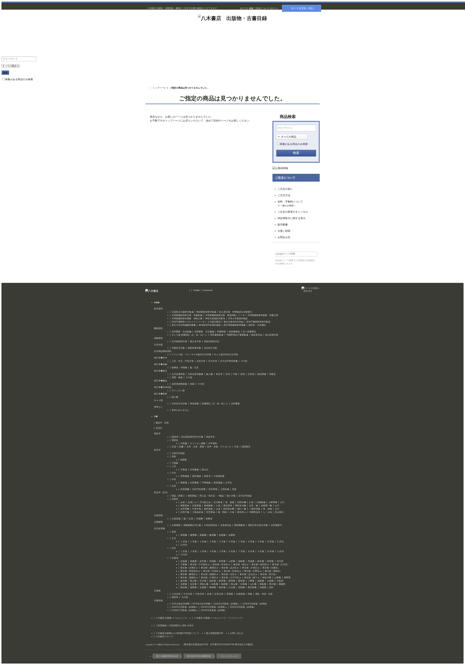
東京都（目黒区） (271, 567)
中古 (174, 473)
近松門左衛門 (198, 489)
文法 (174, 446)
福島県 (241, 561)
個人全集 (231, 495)
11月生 (280, 541)
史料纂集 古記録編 (181, 331)
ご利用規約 (161, 625)
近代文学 (212, 361)
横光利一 (241, 512)
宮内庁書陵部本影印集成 (258, 322)
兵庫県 (183, 584)
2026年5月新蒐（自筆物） (214, 607)
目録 (192, 384)
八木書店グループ (164, 636)
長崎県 (212, 587)
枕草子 (207, 476)
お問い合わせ (236, 633)
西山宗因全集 (271, 335)
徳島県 (263, 584)
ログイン (274, 8)
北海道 (183, 561)
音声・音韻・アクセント (219, 446)
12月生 (183, 545)
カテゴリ (244, 8)
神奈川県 (266, 577)
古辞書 (183, 443)
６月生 (232, 541)
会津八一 (192, 502)
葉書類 (203, 535)
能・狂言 (194, 367)
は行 (218, 509)
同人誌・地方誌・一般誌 (212, 495)
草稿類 (183, 535)
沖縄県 (263, 587)
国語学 (175, 437)
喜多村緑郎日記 (211, 341)
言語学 (159, 428)
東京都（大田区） (250, 567)
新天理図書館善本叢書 (234, 325)
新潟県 (183, 581)
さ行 (282, 502)
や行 (232, 512)
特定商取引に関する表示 (292, 218)
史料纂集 (235, 403)
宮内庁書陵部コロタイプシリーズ (188, 322)
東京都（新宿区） (260, 564)
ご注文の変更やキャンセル (293, 211)
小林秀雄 (272, 502)
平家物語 (206, 482)
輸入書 (209, 374)
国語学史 (210, 437)
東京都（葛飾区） (189, 577)
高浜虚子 (227, 505)
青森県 (193, 561)
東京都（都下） (251, 577)
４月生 (212, 541)
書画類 (212, 535)
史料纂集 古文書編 (204, 331)
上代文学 (176, 594)
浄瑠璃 (199, 518)
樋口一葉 (241, 509)
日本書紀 (194, 469)
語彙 (181, 446)
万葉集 (175, 463)
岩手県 (203, 561)
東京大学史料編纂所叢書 (184, 325)
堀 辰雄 (267, 509)
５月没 (222, 551)
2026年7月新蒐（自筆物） (185, 610)
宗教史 (272, 374)
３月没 (203, 551)
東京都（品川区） (230, 567)
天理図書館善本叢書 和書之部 (263, 315)
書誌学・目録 (162, 422)
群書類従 (221, 331)
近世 (242, 374)
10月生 (270, 541)
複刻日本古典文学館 (258, 525)
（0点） (303, 8)
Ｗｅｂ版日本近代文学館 (226, 354)
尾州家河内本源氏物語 (210, 325)
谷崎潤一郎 (266, 505)
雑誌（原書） (178, 495)
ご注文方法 (284, 195)
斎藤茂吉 (184, 505)
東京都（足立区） (248, 574)
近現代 (251, 374)
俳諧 (234, 489)
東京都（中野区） (253, 571)
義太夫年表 (195, 341)
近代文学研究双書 (229, 361)
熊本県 (222, 587)
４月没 (212, 551)
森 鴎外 (222, 512)
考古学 (219, 374)
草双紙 (229, 594)
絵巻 (209, 594)
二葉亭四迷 (254, 509)
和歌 (174, 456)
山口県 (253, 584)
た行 (218, 505)
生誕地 (175, 558)
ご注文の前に (285, 188)
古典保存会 (225, 525)
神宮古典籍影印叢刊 (215, 318)
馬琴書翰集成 (216, 335)
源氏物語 (196, 476)
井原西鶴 (184, 489)
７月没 (241, 551)
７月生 (241, 541)
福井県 (212, 581)
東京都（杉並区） (232, 571)
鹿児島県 (252, 587)
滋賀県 (260, 581)
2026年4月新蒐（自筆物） (185, 607)
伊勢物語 (184, 476)
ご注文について (261, 8)
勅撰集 (183, 459)
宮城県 (212, 561)
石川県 (203, 581)
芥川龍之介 (205, 502)
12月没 (183, 554)
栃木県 (260, 561)
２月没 (193, 551)
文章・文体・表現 (195, 446)
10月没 (270, 551)
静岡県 (232, 581)
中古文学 (187, 594)
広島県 (243, 584)
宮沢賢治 (210, 512)
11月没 (280, 551)
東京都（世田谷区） (190, 571)
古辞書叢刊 (276, 525)
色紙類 (222, 535)
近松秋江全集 (210, 348)
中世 (235, 374)
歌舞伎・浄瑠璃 (179, 367)
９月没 (260, 551)
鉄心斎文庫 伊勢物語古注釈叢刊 (235, 312)
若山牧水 (279, 512)
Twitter (196, 290)
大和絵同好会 (210, 525)
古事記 (183, 469)
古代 (227, 374)
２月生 (193, 541)
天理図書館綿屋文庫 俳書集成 (187, 315)
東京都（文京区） (281, 564)
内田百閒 (241, 502)
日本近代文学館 (179, 403)
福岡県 (193, 587)
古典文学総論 (178, 453)
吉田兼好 (194, 482)
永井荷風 (184, 509)
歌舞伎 (209, 518)
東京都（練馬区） (189, 574)
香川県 (272, 584)
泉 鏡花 (229, 502)
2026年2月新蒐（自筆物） (226, 603)
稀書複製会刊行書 (192, 525)
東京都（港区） (240, 564)
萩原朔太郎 (228, 509)
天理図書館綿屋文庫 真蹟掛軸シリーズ (224, 315)
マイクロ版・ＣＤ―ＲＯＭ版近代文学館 (191, 354)
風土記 (205, 469)
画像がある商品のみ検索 (19, 79)
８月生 (251, 541)
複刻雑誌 (192, 495)
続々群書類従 (249, 331)
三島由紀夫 (197, 512)
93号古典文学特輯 (180, 603)
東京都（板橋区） (209, 574)
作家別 (175, 499)
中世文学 (199, 594)
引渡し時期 (284, 230)
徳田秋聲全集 (194, 348)
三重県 (251, 581)
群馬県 (270, 561)
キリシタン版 (178, 390)
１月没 (183, 551)
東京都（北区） (229, 574)
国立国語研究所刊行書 (192, 437)
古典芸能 (176, 518)
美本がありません (180, 410)
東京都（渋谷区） (212, 571)
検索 (251, 8)
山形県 (232, 561)
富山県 (193, 581)
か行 (251, 502)
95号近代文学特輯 (201, 603)
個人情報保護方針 (214, 633)
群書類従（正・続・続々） (215, 403)
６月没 (232, 551)
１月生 (183, 541)
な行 (277, 505)
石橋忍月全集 (178, 348)
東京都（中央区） (221, 564)
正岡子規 (184, 512)
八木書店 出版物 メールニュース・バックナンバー (218, 618)
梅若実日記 (256, 335)
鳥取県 (214, 584)
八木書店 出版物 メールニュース (171, 618)
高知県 (183, 587)
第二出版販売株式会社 (167, 656)
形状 (174, 531)
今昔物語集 (219, 476)
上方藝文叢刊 (214, 322)
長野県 (287, 577)
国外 (271, 587)
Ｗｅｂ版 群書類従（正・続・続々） (189, 335)
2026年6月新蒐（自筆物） (243, 607)
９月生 (260, 541)
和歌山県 (204, 584)
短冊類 (232, 535)
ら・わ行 (267, 512)
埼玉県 (280, 561)
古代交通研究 (178, 374)
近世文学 (201, 361)
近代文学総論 (245, 495)
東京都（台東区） (189, 567)
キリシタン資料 (197, 443)
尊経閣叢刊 (239, 525)
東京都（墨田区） (209, 567)
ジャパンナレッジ (229, 656)
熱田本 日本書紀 (257, 325)
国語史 (175, 440)
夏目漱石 (208, 509)
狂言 (191, 518)
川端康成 (260, 502)
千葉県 (183, 564)
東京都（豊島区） (273, 571)
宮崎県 (241, 587)
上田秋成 (224, 489)
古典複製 (176, 525)
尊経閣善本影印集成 (206, 312)
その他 (244, 361)
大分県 (232, 587)
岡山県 (234, 584)
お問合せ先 (284, 237)
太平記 (228, 482)
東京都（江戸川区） (231, 577)
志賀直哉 (196, 505)
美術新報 (194, 403)
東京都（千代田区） (200, 564)
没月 (174, 548)
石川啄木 (218, 502)
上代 (174, 466)
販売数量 (283, 224)
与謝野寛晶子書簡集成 (237, 335)
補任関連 (261, 374)
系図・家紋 (177, 377)
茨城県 (251, 561)
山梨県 (277, 577)
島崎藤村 (208, 505)
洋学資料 (212, 443)
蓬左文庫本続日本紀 (233, 322)
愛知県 (241, 581)
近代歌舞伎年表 (179, 341)
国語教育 (246, 446)
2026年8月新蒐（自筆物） (214, 610)
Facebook (208, 290)
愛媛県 (282, 584)
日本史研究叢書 (195, 374)
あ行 (182, 502)
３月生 (203, 541)
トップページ (159, 88)
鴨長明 (183, 482)
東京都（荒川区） (269, 574)
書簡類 (193, 535)
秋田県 (222, 561)
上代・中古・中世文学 (182, 361)
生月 (174, 538)
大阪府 (280, 581)
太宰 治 (253, 505)
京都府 (270, 581)
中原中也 (196, 509)
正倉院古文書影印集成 (182, 312)
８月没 (251, 551)
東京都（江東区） (209, 577)
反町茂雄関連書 (179, 384)
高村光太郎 (240, 505)
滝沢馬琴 (212, 489)
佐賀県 (203, 587)
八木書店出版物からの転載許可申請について (177, 633)
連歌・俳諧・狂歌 (264, 594)
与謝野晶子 (254, 512)
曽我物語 (218, 482)
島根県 (224, 584)
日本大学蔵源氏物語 (238, 318)
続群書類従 (234, 331)
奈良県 (193, 584)
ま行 (277, 509)
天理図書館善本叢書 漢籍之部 (187, 318)
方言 (236, 446)
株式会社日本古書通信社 (199, 656)
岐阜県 (222, 581)
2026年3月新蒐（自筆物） (255, 603)
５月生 (222, 541)
